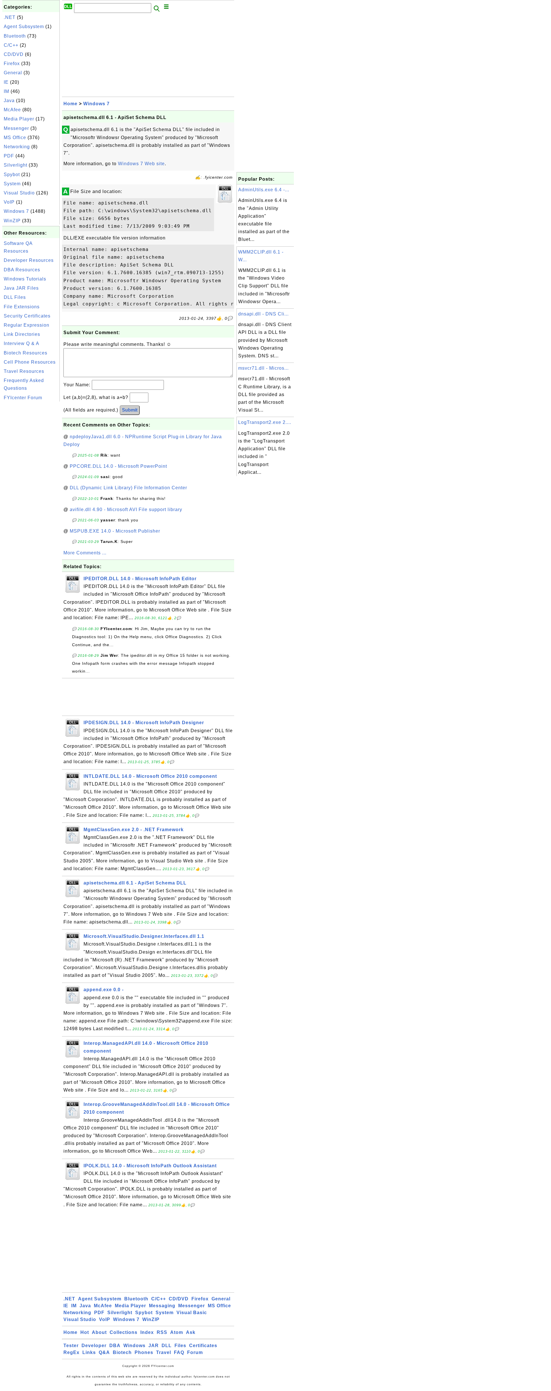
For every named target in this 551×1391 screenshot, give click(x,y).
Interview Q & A (21, 343)
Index (147, 1332)
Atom (176, 1332)
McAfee (12, 109)
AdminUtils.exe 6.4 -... (263, 189)
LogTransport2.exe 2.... (264, 422)
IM (6, 91)
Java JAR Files (21, 288)
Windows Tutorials (25, 278)
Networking (17, 146)
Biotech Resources (25, 352)
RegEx (71, 1352)
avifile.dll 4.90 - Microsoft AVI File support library (126, 509)
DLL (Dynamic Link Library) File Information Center (128, 487)
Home (70, 103)
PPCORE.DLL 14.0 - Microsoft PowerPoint (118, 466)
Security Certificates (27, 315)
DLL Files (15, 297)
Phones (144, 1352)
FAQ (179, 1352)
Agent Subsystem (24, 26)
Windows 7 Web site (141, 163)
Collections (123, 1332)
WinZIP (12, 220)
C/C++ (11, 45)
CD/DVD (14, 54)
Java (9, 100)
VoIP (9, 202)
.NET (9, 17)
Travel (163, 1352)
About (99, 1332)
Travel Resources (24, 371)
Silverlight (15, 165)
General (13, 72)
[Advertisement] (31, 489)
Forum (195, 1352)
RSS (162, 1332)
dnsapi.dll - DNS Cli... (263, 313)
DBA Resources (22, 269)
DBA (115, 1345)
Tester (71, 1345)
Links (89, 1352)
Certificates (203, 1345)
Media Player (19, 118)
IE (6, 82)
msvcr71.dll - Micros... (263, 368)
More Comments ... (84, 552)
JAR (153, 1345)
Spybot (12, 174)
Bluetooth (15, 36)
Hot (84, 1332)
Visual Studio (19, 192)
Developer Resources (29, 260)
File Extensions (22, 306)
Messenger (16, 128)
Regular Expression (26, 325)
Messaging (162, 1305)
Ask (190, 1332)
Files (180, 1345)
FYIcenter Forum (23, 397)
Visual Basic (191, 1312)
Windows (134, 1345)
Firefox (12, 63)
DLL (167, 1345)
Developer (94, 1345)
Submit (129, 410)
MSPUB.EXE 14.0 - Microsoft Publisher (115, 531)
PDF (9, 155)
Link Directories (22, 334)
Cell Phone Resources (30, 362)
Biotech (122, 1352)
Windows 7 (16, 211)
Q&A (104, 1352)
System (12, 183)
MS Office (15, 137)
